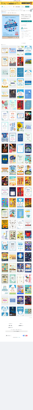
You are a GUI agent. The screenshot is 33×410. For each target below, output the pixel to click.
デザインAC (18, 337)
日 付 (22, 37)
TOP (21, 30)
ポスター (25, 25)
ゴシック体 (27, 34)
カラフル (23, 34)
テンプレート (10, 6)
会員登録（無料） (3, 12)
